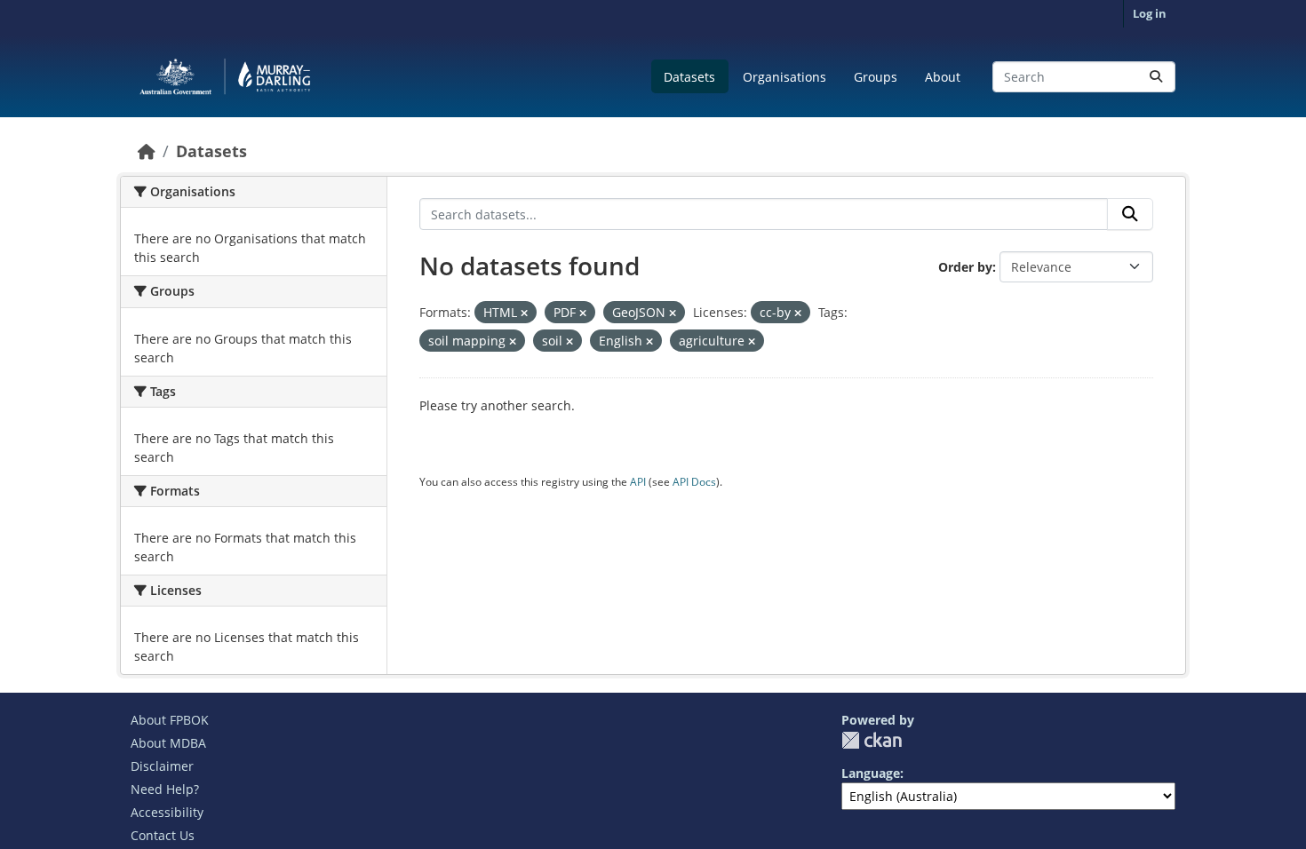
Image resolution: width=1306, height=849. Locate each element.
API (638, 481)
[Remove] (524, 313)
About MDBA (168, 742)
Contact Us (163, 835)
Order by (965, 266)
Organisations (784, 76)
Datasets (689, 76)
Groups (875, 76)
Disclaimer (162, 766)
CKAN (871, 740)
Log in (1150, 13)
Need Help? (165, 789)
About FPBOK (170, 719)
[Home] (146, 151)
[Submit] (1156, 76)
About (942, 76)
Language (870, 773)
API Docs (694, 481)
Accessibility (167, 812)
